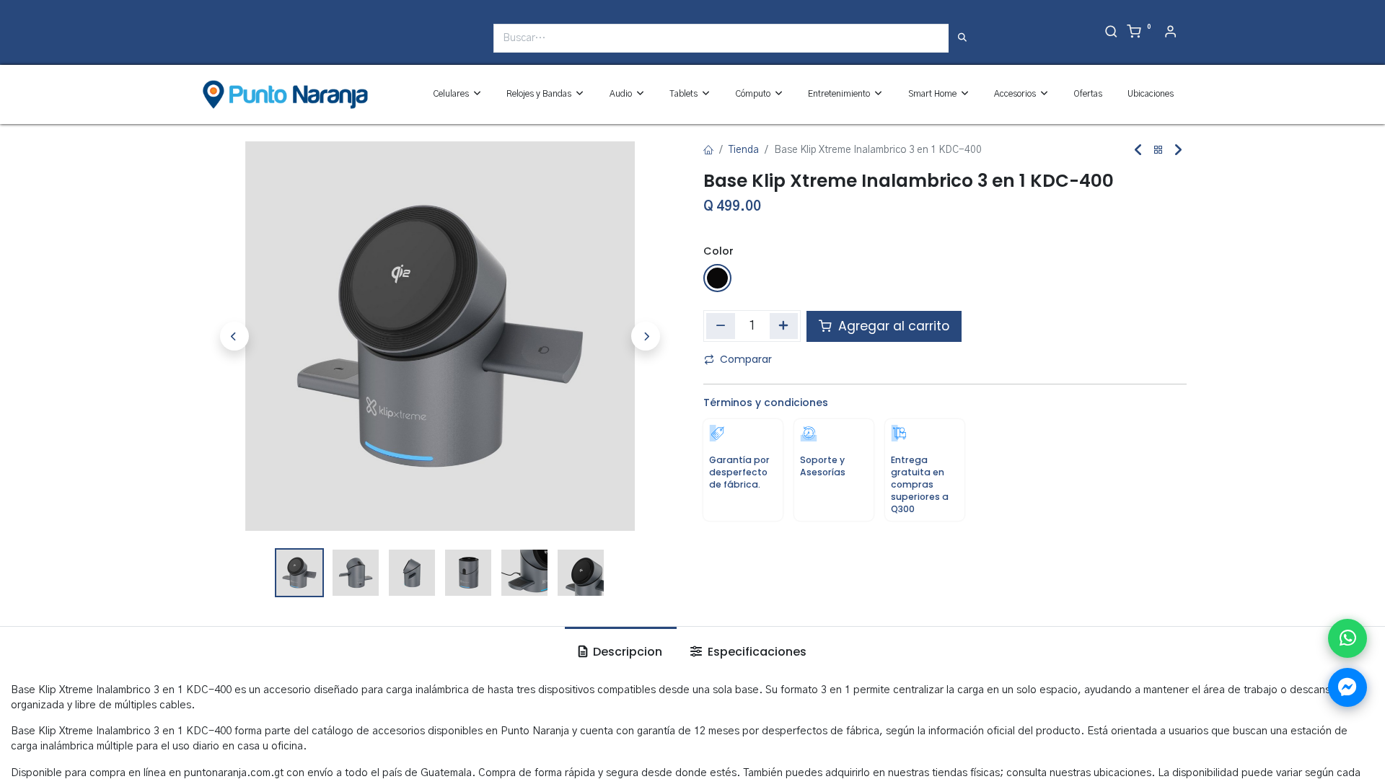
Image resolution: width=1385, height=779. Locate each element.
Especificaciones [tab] (755, 651)
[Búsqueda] (962, 38)
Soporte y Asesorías (822, 466)
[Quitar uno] (720, 326)
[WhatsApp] (1347, 638)
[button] (234, 336)
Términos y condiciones (765, 402)
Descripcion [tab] (626, 651)
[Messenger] (1347, 687)
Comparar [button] (746, 359)
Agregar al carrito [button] (892, 326)
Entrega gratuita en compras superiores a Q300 (920, 485)
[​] (207, 43)
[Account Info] (1170, 33)
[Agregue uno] (784, 326)
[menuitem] (1088, 94)
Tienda (744, 150)
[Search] (1111, 33)
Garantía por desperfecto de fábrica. (739, 472)
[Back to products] (1158, 150)
